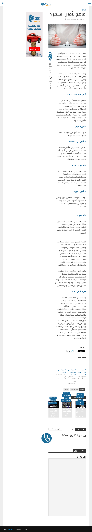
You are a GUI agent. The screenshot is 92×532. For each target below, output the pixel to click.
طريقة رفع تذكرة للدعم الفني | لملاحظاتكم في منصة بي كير (80, 414)
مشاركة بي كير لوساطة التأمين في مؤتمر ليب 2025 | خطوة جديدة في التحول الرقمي (67, 413)
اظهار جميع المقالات (55, 429)
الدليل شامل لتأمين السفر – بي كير (82, 372)
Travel (66, 389)
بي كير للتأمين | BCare (50, 67)
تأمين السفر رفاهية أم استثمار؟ (72, 372)
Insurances (74, 389)
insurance (80, 397)
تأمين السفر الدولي (62, 371)
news (84, 10)
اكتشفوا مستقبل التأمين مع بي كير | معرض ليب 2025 (53, 412)
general (80, 394)
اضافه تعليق (50, 84)
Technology (66, 400)
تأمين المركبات (80, 403)
